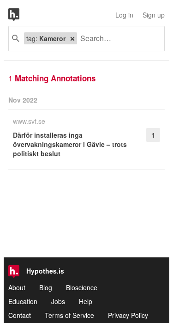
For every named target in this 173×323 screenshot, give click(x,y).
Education (22, 301)
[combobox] (117, 38)
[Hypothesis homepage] (20, 14)
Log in (124, 15)
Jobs (58, 301)
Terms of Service (69, 315)
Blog (45, 287)
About (16, 287)
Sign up (154, 15)
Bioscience (81, 287)
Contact (19, 315)
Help (85, 301)
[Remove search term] (72, 38)
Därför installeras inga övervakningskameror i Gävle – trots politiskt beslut (70, 144)
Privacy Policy (128, 315)
